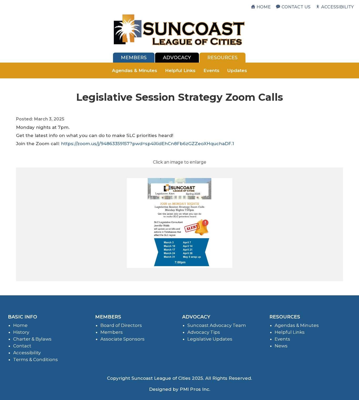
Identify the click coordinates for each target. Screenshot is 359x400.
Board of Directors (121, 325)
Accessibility (27, 352)
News (281, 345)
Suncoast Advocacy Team (216, 325)
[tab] (134, 58)
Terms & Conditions (35, 359)
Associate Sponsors (122, 339)
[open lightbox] (179, 223)
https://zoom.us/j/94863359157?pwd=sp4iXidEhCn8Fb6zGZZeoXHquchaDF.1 (147, 143)
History (21, 332)
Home (20, 325)
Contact (22, 345)
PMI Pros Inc (194, 389)
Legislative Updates (209, 339)
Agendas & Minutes (134, 70)
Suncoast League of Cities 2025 (167, 378)
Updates (237, 70)
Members (111, 332)
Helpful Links (180, 70)
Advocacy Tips (203, 332)
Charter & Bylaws (32, 339)
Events (211, 70)
